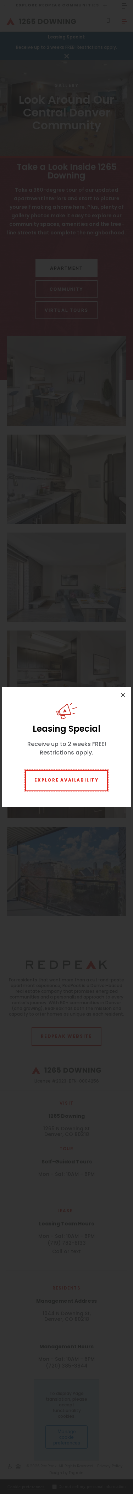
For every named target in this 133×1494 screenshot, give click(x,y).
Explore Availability (66, 780)
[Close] (123, 695)
